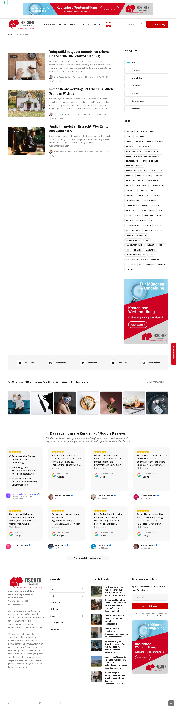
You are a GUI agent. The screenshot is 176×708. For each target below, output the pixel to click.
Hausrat (145, 205)
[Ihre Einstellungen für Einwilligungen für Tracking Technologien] (4, 2)
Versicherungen (132, 260)
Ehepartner (130, 146)
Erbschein (129, 176)
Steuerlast (150, 245)
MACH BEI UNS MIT (68, 703)
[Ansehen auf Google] (51, 497)
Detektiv (160, 141)
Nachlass (129, 220)
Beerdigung (140, 136)
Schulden (129, 235)
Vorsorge (155, 260)
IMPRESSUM (130, 703)
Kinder (143, 210)
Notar (152, 220)
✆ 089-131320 (109, 24)
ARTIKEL (62, 24)
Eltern (128, 156)
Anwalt (153, 131)
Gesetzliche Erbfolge (147, 191)
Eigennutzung (143, 146)
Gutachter (156, 196)
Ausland (129, 136)
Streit (128, 250)
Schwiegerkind (142, 235)
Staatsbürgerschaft (134, 245)
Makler (160, 215)
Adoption (129, 131)
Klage (160, 210)
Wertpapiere (130, 265)
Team (123, 24)
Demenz (150, 141)
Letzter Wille (149, 215)
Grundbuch (130, 196)
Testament (138, 250)
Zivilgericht (130, 270)
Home (10, 34)
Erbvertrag (158, 176)
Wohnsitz (162, 265)
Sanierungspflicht (133, 230)
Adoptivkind (142, 131)
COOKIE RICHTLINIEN (162, 703)
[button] (49, 24)
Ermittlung (130, 181)
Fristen (128, 186)
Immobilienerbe (131, 210)
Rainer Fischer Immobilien (26, 703)
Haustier (155, 205)
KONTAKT (98, 24)
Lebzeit (137, 215)
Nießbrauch (141, 220)
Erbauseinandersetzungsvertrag (147, 156)
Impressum (132, 24)
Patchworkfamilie (133, 225)
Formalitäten (152, 181)
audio (73, 24)
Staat (147, 240)
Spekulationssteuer (133, 240)
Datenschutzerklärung (157, 616)
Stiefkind (161, 245)
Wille (140, 265)
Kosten (128, 215)
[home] (21, 24)
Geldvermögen (140, 186)
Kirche (151, 210)
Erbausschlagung (133, 161)
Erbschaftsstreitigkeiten (135, 171)
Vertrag (144, 260)
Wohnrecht (150, 265)
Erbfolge (129, 166)
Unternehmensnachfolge (135, 255)
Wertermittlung (157, 24)
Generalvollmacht (157, 186)
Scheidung (148, 230)
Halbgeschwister (132, 205)
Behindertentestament (135, 141)
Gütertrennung (150, 201)
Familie (140, 181)
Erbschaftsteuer (155, 171)
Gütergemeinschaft (133, 201)
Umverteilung (151, 250)
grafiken (84, 24)
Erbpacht (139, 166)
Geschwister (130, 191)
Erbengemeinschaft (150, 161)
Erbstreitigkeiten (143, 176)
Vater (151, 255)
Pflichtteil (147, 225)
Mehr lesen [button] (57, 468)
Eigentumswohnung (133, 151)
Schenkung (159, 230)
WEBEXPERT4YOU (54, 703)
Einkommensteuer (151, 151)
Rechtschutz (160, 225)
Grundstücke (143, 196)
